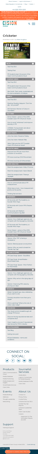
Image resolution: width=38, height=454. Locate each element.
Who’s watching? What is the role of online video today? (19, 304)
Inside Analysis (12, 164)
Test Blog (10, 330)
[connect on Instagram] (30, 360)
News (9, 216)
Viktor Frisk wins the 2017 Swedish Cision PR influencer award (18, 144)
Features (10, 114)
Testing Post (11, 70)
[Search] (28, 23)
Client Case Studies (24, 411)
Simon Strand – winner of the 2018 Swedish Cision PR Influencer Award (19, 118)
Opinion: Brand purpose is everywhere (19, 244)
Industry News (12, 148)
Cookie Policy (23, 399)
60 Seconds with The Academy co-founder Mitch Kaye (18, 201)
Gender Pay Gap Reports (23, 404)
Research (10, 289)
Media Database (8, 376)
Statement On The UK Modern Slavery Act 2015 (26, 418)
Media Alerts (22, 375)
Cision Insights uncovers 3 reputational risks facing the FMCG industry (19, 323)
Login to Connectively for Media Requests (25, 378)
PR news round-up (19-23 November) (19, 157)
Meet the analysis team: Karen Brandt (19, 171)
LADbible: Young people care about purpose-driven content (18, 129)
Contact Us (22, 394)
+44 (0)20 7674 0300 (8, 435)
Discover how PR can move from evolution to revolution (18, 152)
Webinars (5, 397)
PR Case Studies (13, 252)
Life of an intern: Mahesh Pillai (17, 140)
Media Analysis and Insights (8, 381)
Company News (12, 79)
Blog (26, 4)
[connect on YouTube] (24, 360)
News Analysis (12, 235)
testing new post (12, 334)
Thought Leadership (9, 399)
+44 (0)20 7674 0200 (19, 9)
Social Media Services (9, 385)
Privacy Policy (23, 397)
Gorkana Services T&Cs (25, 401)
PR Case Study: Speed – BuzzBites (18, 255)
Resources (11, 308)
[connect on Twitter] (7, 360)
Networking (6, 401)
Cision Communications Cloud (10, 373)
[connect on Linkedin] (18, 360)
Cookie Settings (31, 444)
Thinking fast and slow (14, 194)
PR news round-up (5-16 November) (19, 161)
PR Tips (9, 270)
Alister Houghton (22, 39)
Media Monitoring (8, 378)
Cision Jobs (6, 387)
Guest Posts (12, 133)
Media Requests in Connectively (14, 4)
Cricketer (10, 35)
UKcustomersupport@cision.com (8, 437)
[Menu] (32, 23)
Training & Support (8, 427)
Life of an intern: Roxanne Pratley (18, 136)
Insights (10, 179)
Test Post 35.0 (12, 66)
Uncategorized (13, 327)
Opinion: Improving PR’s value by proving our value (18, 285)
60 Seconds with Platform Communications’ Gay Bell (15, 212)
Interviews (11, 197)
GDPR (19, 6)
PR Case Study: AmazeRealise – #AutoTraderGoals (17, 260)
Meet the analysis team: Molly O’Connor (20, 167)
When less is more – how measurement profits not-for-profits (20, 189)
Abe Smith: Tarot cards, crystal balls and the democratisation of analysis (20, 92)
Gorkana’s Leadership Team (25, 408)
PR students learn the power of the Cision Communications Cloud (18, 75)
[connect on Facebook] (13, 360)
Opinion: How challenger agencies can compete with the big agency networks (20, 220)
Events (9, 96)
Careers (31, 4)
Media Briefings (7, 394)
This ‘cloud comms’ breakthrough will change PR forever (19, 312)
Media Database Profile (26, 381)
